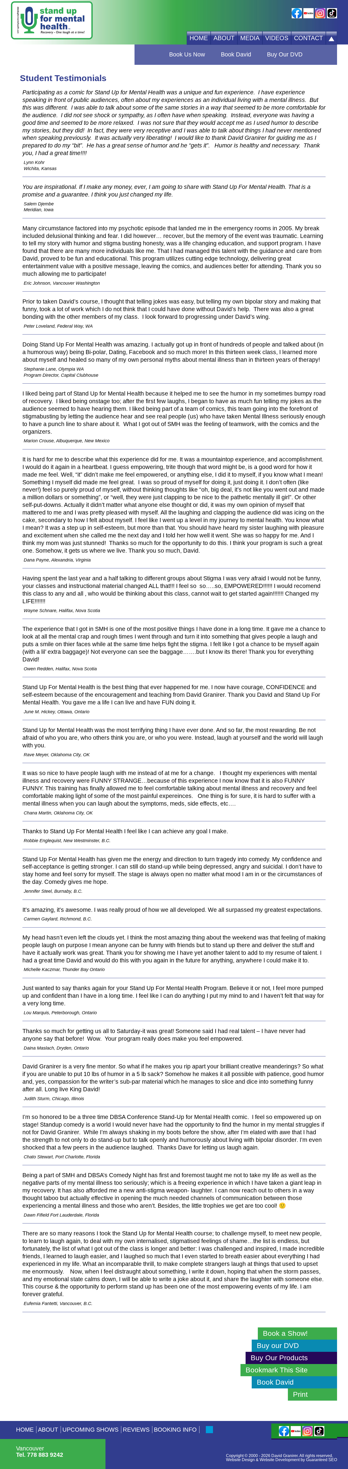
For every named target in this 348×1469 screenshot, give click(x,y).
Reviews (136, 1429)
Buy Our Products (235, 75)
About (224, 38)
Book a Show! (285, 1333)
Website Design (240, 1460)
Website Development (280, 1460)
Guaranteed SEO (321, 1460)
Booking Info (175, 1429)
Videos (276, 38)
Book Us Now (187, 54)
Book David (236, 54)
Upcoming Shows (90, 1429)
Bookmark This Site (277, 1370)
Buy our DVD (278, 1346)
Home (199, 38)
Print (300, 1394)
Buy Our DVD (285, 54)
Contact (308, 38)
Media (250, 38)
